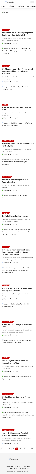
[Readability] (9, 2)
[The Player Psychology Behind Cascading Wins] (18, 95)
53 (24, 448)
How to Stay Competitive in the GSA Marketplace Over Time (15, 362)
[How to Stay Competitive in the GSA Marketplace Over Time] (18, 348)
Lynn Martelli (8, 43)
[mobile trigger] (3, 2)
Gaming (5, 104)
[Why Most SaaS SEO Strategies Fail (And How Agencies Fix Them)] (18, 276)
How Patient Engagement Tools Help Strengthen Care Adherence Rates (15, 434)
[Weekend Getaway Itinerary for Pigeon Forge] (18, 384)
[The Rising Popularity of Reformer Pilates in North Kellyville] (18, 131)
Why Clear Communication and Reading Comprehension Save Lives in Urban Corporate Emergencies (16, 252)
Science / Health (8, 140)
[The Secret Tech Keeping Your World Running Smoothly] (18, 167)
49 (9, 448)
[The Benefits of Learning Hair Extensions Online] (18, 312)
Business (5, 30)
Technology (7, 176)
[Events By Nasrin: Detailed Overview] (18, 204)
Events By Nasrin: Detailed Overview (15, 216)
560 (32, 448)
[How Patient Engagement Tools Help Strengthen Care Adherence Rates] (18, 421)
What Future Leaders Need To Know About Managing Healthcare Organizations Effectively (17, 71)
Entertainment (8, 321)
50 (13, 448)
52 (20, 448)
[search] (27, 2)
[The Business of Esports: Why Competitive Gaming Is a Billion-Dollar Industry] (18, 20)
